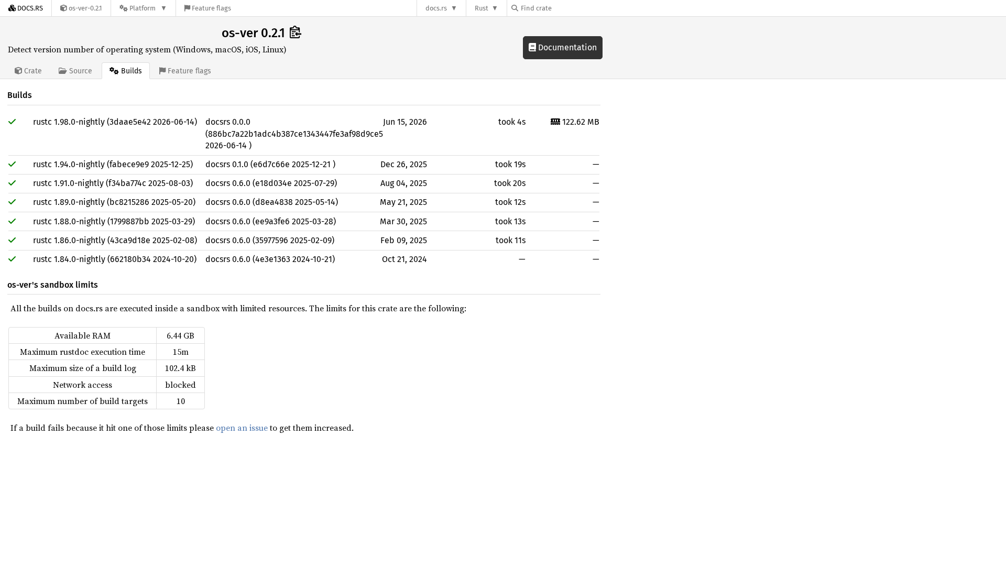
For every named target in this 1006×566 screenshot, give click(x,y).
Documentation (566, 47)
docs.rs (436, 8)
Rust (481, 8)
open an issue (242, 427)
